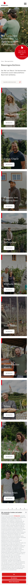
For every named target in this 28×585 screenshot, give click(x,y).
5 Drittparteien (17, 515)
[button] (26, 512)
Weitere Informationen (14, 581)
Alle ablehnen (14, 578)
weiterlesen (9, 123)
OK (14, 574)
